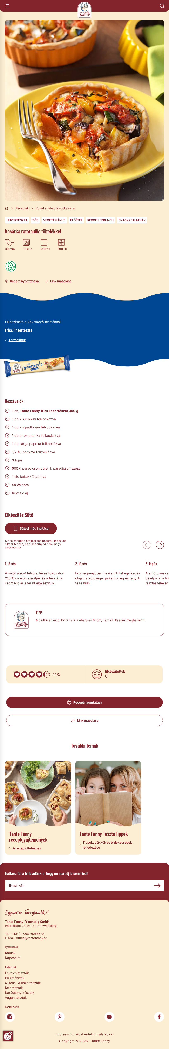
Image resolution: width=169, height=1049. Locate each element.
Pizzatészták (15, 978)
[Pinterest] (60, 1017)
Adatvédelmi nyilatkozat (94, 1034)
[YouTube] (109, 1017)
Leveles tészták (17, 973)
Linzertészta (17, 220)
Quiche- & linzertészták (23, 983)
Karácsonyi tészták (19, 993)
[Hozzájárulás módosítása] (8, 1036)
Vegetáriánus (54, 220)
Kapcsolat (12, 958)
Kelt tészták (14, 988)
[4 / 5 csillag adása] (39, 674)
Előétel (76, 220)
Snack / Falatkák (132, 220)
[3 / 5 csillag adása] (31, 674)
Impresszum (65, 1034)
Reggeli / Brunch (100, 220)
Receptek (22, 208)
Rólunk (10, 953)
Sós (35, 220)
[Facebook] (159, 1017)
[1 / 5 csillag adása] (17, 674)
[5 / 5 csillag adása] (46, 674)
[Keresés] (162, 5)
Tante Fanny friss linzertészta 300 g (49, 411)
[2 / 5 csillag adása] (24, 674)
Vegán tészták (16, 998)
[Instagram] (10, 1017)
